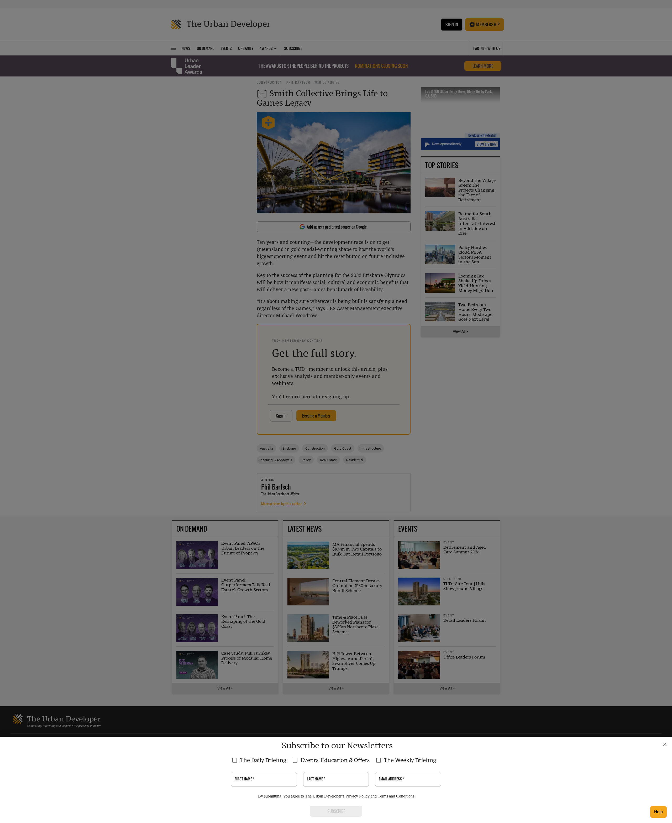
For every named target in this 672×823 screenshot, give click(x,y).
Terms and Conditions (396, 796)
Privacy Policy (357, 796)
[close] (664, 744)
